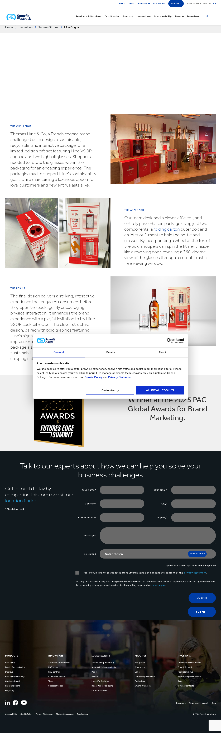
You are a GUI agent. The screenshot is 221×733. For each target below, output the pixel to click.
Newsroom (144, 3)
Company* (161, 517)
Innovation (144, 16)
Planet (94, 672)
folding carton (167, 229)
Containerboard (12, 681)
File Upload (89, 554)
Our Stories (112, 16)
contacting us (158, 585)
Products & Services (88, 16)
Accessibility (11, 714)
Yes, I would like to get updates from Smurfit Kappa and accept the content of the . (145, 572)
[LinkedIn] (7, 702)
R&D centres (54, 672)
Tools (50, 681)
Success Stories (55, 686)
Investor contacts (186, 686)
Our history (140, 681)
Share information (186, 667)
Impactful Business (100, 681)
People (179, 16)
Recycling (9, 690)
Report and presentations (189, 676)
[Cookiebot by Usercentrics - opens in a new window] (169, 340)
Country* (90, 503)
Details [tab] (110, 352)
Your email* (161, 489)
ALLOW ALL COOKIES (160, 390)
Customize (108, 390)
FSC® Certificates (99, 690)
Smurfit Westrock (143, 686)
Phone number (87, 517)
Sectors (128, 16)
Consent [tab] (59, 352)
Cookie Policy (93, 377)
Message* (90, 535)
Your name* (89, 489)
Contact (176, 3)
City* (164, 503)
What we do (140, 667)
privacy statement (195, 572)
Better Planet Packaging (102, 686)
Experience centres (57, 676)
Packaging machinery (15, 676)
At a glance (140, 662)
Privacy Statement (119, 377)
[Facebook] (15, 702)
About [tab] (162, 352)
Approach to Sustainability (104, 667)
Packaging (10, 662)
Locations (159, 3)
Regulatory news (185, 672)
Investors (193, 16)
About (122, 3)
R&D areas (53, 667)
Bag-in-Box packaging (15, 667)
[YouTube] (24, 702)
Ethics (138, 672)
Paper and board (12, 686)
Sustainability (163, 16)
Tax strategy (82, 714)
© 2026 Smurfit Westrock (204, 714)
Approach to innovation (59, 662)
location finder (20, 501)
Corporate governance (145, 676)
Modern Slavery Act (65, 714)
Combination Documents (189, 662)
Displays (9, 672)
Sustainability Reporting (103, 662)
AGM (180, 681)
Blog (131, 3)
